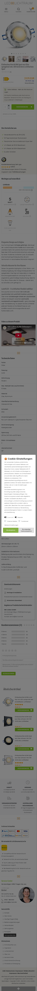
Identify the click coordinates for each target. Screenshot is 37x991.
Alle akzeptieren (10, 530)
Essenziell (10, 517)
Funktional (24, 521)
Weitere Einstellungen (11, 525)
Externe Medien (12, 521)
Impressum (27, 505)
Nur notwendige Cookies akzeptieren (26, 530)
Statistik (20, 517)
